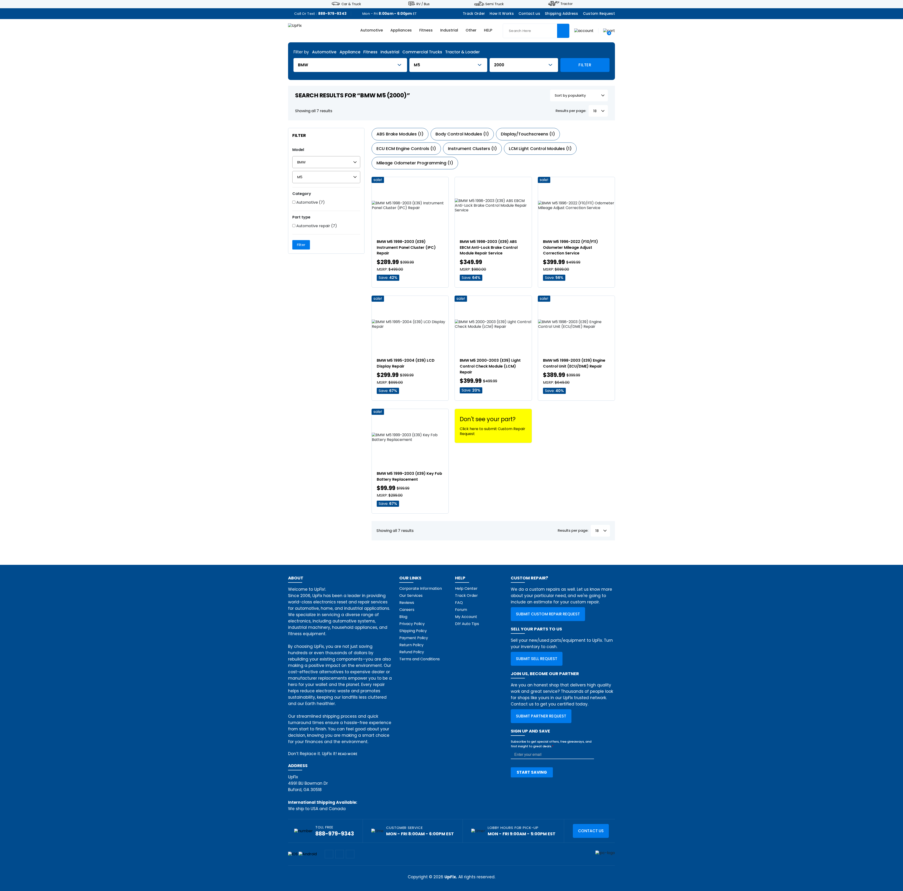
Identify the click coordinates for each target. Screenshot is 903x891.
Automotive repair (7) (316, 226)
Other (471, 30)
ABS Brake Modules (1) (400, 134)
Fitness (426, 30)
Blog (403, 616)
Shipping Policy (413, 631)
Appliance (350, 52)
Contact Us (591, 831)
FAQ (459, 602)
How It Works (502, 14)
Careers (406, 609)
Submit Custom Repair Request (548, 614)
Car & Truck (351, 3)
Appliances (401, 30)
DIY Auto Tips (467, 623)
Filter (584, 65)
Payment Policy (413, 638)
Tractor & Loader (462, 52)
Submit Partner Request (541, 716)
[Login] (584, 30)
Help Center (466, 588)
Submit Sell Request (536, 658)
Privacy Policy (412, 623)
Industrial (449, 30)
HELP (488, 30)
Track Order (474, 14)
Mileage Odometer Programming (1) (414, 163)
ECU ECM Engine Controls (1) (406, 148)
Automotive (371, 30)
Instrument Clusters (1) (472, 148)
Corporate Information (420, 588)
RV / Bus (423, 3)
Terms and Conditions (419, 659)
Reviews (406, 602)
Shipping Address (561, 14)
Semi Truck (494, 3)
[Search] (563, 31)
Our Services (411, 595)
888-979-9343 (332, 13)
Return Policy (411, 645)
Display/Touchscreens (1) (528, 134)
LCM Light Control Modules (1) (540, 148)
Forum (461, 609)
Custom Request (599, 14)
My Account (466, 616)
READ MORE (347, 754)
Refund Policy (411, 652)
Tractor (566, 3)
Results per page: (571, 111)
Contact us (529, 14)
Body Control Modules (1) (462, 134)
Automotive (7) (310, 202)
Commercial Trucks (422, 52)
